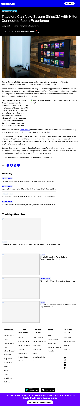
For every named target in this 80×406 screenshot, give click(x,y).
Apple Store (48, 390)
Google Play (32, 390)
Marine (6, 366)
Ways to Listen (53, 339)
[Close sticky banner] (78, 395)
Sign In (20, 338)
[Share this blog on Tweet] (15, 165)
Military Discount (9, 351)
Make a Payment (24, 345)
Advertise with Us (39, 357)
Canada (51, 351)
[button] (77, 3)
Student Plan (8, 355)
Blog (49, 335)
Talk (14, 11)
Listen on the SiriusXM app (40, 402)
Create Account (23, 341)
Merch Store (52, 343)
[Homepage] (8, 4)
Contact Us (67, 338)
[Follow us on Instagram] (66, 360)
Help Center (68, 349)
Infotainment (8, 363)
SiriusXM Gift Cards (54, 347)
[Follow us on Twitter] (66, 362)
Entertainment (6, 11)
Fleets (6, 374)
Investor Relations (39, 341)
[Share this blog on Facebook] (7, 165)
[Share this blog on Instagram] (11, 165)
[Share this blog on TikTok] (18, 165)
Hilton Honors (25, 130)
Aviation (6, 370)
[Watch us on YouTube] (66, 365)
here (50, 132)
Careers (36, 361)
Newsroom (37, 345)
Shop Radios (8, 359)
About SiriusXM (38, 338)
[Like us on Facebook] (66, 357)
